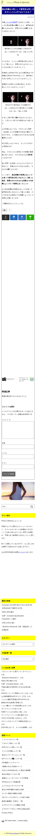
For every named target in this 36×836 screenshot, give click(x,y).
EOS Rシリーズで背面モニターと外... (15, 693)
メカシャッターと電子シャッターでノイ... (16, 671)
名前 (3, 443)
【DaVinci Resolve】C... (10, 678)
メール (4, 453)
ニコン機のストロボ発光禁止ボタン (14, 705)
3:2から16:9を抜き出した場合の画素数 (16, 770)
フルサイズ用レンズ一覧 (11, 743)
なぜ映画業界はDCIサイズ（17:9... (14, 696)
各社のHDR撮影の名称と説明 (13, 789)
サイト (4, 463)
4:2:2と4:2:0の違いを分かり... (12, 718)
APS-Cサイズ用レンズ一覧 (12, 747)
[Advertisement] (18, 298)
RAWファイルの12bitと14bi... (12, 712)
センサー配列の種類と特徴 (12, 793)
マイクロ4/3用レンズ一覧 (11, 751)
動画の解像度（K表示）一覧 (12, 801)
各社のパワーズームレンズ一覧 (13, 755)
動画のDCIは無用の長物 (10, 702)
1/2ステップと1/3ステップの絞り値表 (16, 797)
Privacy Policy (7, 813)
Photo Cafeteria (14, 833)
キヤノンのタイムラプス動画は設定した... (16, 721)
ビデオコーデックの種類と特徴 (13, 805)
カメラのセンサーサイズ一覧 (12, 786)
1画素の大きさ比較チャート (12, 766)
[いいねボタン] (4, 210)
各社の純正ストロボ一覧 (11, 774)
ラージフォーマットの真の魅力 (12, 715)
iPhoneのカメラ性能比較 (11, 782)
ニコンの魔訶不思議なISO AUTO (13, 699)
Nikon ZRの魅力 (7, 681)
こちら (22, 552)
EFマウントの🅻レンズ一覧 (12, 759)
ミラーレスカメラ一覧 (10, 739)
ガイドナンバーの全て (9, 709)
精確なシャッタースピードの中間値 (15, 778)
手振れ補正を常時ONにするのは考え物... (16, 687)
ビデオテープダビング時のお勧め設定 (16, 809)
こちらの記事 (10, 22)
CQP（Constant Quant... (10, 684)
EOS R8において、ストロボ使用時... (15, 727)
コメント (6, 420)
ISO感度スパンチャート (11, 762)
